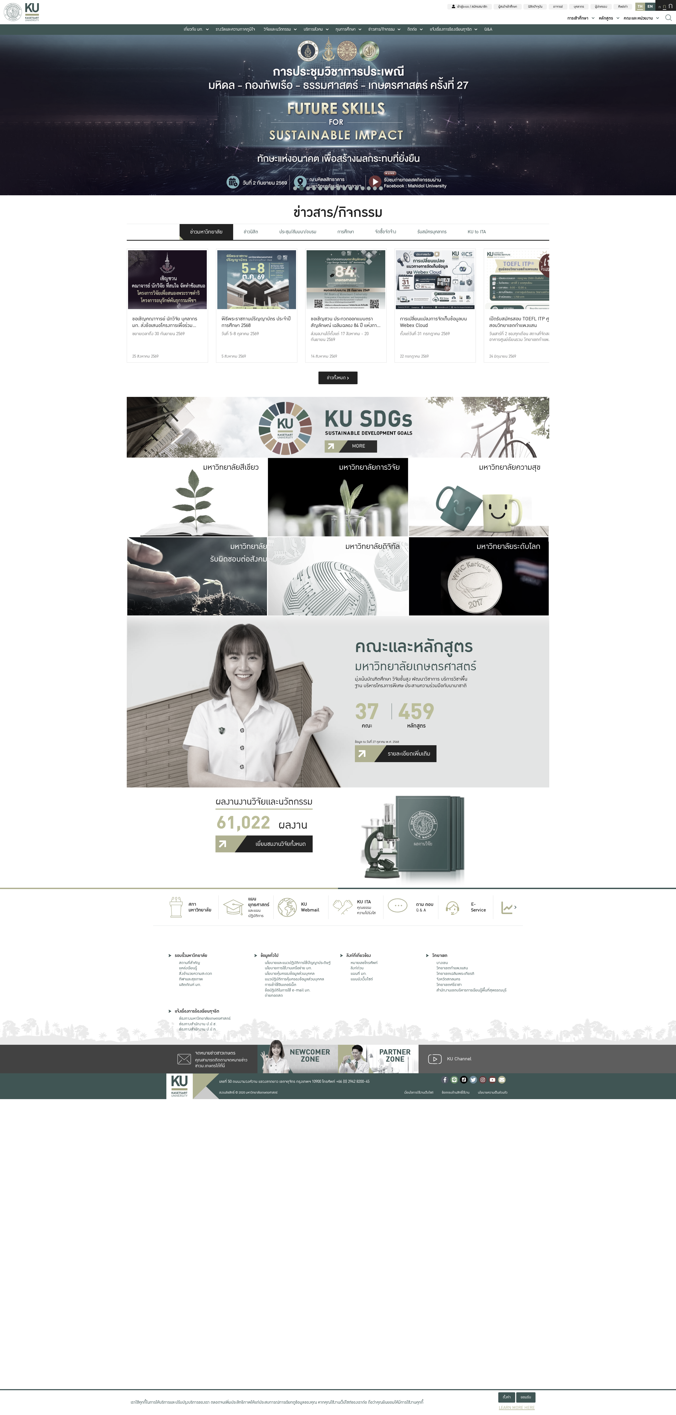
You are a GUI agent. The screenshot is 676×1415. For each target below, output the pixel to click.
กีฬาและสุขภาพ (191, 979)
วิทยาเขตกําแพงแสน (452, 968)
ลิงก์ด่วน (357, 968)
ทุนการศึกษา (346, 29)
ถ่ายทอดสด (274, 995)
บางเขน (442, 963)
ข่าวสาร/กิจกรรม (381, 29)
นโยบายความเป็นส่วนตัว (493, 1092)
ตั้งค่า (507, 1397)
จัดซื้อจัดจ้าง (385, 231)
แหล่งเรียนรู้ (188, 968)
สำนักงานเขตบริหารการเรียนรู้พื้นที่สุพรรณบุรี (471, 990)
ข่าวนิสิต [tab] (251, 231)
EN (650, 6)
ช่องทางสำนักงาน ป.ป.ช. (198, 1024)
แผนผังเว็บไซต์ (362, 979)
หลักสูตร (606, 18)
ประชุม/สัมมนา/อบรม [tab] (297, 231)
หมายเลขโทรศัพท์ (364, 963)
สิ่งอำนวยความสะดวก (195, 973)
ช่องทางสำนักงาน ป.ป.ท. (198, 1029)
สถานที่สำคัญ (189, 963)
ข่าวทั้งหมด (337, 377)
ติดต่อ (412, 29)
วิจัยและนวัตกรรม (277, 29)
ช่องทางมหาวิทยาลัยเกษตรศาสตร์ (205, 1018)
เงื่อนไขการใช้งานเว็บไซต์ (418, 1092)
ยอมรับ (526, 1397)
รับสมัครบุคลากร (432, 231)
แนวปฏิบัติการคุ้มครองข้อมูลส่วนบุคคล (294, 979)
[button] (295, 188)
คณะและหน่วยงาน (638, 18)
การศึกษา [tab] (345, 231)
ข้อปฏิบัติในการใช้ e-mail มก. (288, 990)
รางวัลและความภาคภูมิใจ (235, 29)
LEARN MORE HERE (517, 1407)
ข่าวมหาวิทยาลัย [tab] (206, 232)
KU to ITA (477, 231)
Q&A (488, 29)
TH (640, 6)
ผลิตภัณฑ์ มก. (190, 984)
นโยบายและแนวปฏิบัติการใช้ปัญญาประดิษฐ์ (297, 963)
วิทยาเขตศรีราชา (449, 984)
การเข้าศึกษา (577, 18)
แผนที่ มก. (359, 973)
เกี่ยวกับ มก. (193, 29)
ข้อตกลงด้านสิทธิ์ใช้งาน (456, 1092)
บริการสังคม (313, 29)
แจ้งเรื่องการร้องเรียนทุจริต (451, 29)
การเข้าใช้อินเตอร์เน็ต (280, 984)
